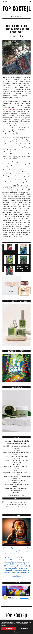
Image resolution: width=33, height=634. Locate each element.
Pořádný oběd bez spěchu (16, 480)
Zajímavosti (19, 16)
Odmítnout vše (24, 628)
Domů (13, 16)
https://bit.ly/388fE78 (10, 109)
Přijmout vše (9, 628)
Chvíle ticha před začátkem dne (16, 456)
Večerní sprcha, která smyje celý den (16, 484)
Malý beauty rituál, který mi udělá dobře (16, 472)
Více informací (10, 625)
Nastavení (16, 632)
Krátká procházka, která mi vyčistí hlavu (17, 452)
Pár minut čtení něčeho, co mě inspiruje (16, 476)
